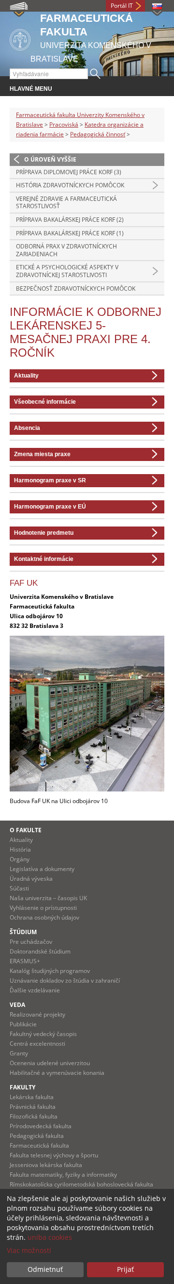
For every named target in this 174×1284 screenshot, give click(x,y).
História (20, 849)
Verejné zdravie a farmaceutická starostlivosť (66, 203)
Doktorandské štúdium (40, 951)
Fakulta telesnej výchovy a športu (54, 1155)
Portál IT (122, 5)
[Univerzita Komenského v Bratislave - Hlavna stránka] (20, 38)
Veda (17, 1005)
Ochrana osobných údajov (44, 917)
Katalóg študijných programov (50, 971)
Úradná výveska (31, 878)
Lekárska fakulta (32, 1097)
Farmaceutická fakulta (39, 1145)
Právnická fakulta (33, 1107)
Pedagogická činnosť (97, 134)
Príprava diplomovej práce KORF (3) (68, 172)
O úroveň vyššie (50, 159)
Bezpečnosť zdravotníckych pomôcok (75, 288)
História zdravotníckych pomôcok (70, 185)
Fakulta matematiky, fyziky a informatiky (63, 1174)
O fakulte (26, 830)
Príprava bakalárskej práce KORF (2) (70, 219)
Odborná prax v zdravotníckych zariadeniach (66, 250)
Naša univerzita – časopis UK (48, 898)
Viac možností (29, 1250)
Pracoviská (63, 124)
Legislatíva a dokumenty (42, 869)
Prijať (125, 1269)
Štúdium (23, 932)
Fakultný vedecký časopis (43, 1034)
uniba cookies (50, 1237)
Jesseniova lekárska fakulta (46, 1165)
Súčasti (19, 888)
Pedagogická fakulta (37, 1136)
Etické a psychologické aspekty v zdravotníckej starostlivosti (67, 271)
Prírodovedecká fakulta (41, 1126)
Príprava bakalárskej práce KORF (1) (70, 233)
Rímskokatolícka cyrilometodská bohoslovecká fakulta (81, 1184)
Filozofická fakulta (34, 1116)
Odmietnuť (45, 1269)
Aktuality (21, 840)
